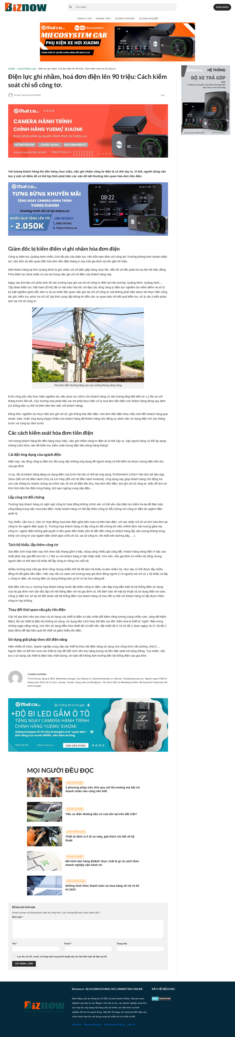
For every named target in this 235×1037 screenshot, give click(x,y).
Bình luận (17, 917)
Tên (14, 944)
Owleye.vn (86, 678)
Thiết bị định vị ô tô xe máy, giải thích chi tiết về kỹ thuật (99, 838)
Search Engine (125, 18)
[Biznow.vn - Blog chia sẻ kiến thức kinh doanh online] (25, 7)
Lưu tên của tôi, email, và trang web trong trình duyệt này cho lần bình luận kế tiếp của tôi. (62, 957)
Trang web (122, 944)
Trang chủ (84, 18)
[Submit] (70, 7)
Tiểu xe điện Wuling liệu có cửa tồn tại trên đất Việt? (101, 814)
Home (11, 69)
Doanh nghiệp (148, 18)
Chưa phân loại (26, 69)
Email (68, 944)
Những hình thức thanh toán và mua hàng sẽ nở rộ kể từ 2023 (102, 887)
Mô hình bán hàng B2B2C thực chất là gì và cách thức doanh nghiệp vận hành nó (102, 863)
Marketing (103, 18)
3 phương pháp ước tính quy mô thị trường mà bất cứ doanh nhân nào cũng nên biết (102, 789)
